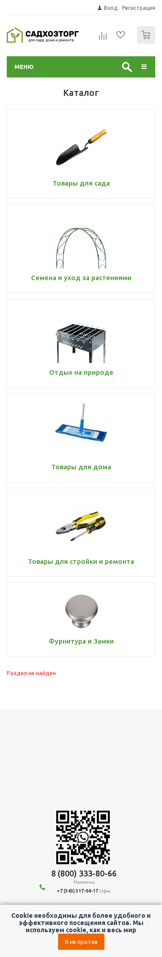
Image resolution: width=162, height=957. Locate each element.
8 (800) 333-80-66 (84, 873)
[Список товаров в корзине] (147, 41)
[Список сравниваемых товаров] (103, 38)
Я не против (81, 942)
